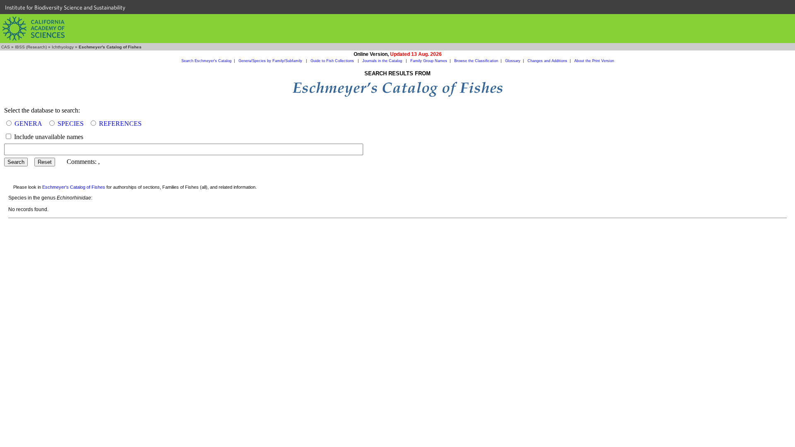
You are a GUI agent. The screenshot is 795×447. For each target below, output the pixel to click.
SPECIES (71, 123)
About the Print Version (594, 61)
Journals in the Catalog (382, 61)
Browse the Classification (476, 61)
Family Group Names (428, 61)
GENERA (28, 123)
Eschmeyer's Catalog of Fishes (73, 187)
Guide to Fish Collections (333, 61)
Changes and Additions (547, 61)
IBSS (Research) (31, 47)
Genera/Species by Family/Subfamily (271, 61)
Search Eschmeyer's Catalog (206, 61)
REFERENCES (120, 123)
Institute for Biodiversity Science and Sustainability (65, 7)
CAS (5, 47)
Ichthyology (63, 47)
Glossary (512, 61)
